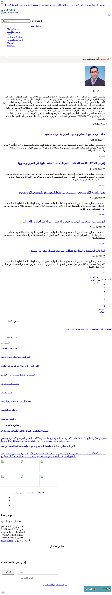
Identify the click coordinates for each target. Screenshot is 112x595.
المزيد (102, 155)
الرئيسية (95, 59)
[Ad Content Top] (56, 12)
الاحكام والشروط (56, 5)
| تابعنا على (34, 505)
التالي (92, 280)
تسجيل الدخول (98, 5)
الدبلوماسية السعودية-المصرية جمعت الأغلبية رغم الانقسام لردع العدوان (64, 221)
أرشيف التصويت (39, 5)
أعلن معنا (69, 5)
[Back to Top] (3, 592)
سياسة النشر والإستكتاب (55, 584)
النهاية (102, 312)
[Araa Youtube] (7, 55)
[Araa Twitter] (7, 52)
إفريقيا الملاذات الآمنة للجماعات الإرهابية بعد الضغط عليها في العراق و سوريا (61, 163)
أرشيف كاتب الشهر (22, 5)
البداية (92, 277)
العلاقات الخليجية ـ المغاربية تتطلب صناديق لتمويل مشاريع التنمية (68, 250)
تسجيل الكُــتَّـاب (82, 5)
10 (104, 303)
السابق (101, 309)
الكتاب (9, 5)
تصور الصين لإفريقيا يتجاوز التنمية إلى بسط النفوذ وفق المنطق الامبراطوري (62, 192)
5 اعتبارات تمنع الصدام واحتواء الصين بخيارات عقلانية (75, 134)
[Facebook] (7, 50)
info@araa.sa (7, 540)
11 (104, 306)
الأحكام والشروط (35, 492)
